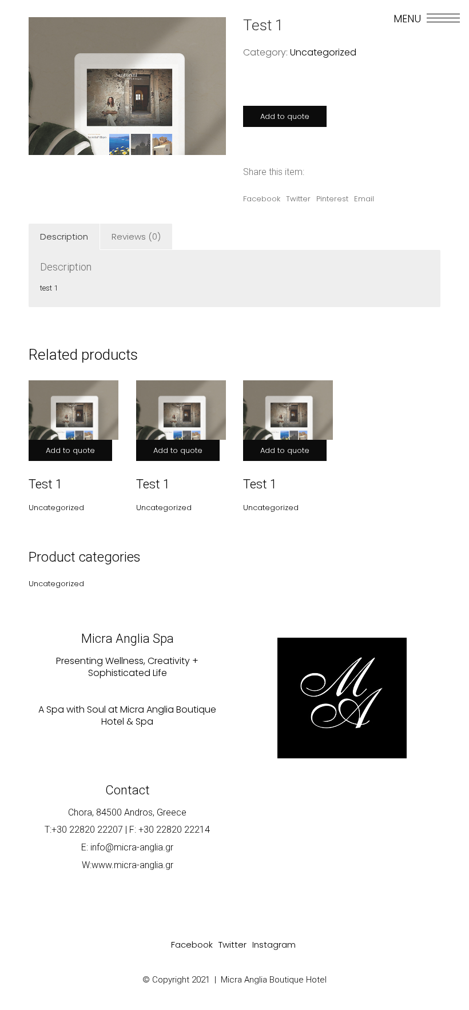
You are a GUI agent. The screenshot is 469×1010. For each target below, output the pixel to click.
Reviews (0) (136, 236)
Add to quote (284, 116)
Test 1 (45, 484)
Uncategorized (323, 52)
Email (364, 198)
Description (64, 236)
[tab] (64, 237)
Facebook (261, 198)
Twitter (298, 198)
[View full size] (43, 35)
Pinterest (332, 198)
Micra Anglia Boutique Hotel (274, 980)
